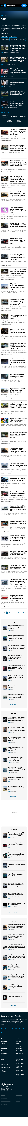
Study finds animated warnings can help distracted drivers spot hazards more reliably (17, 178)
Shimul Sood (6, 86)
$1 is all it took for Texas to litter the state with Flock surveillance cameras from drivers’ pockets (18, 47)
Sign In (24, 5)
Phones (3, 1039)
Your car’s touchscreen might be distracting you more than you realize (16, 749)
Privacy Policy (19, 1095)
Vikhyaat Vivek (4, 294)
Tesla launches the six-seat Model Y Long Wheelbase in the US (15, 677)
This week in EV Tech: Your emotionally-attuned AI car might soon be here (15, 759)
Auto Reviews (13, 36)
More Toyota (13, 796)
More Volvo (13, 1005)
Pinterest (19, 1028)
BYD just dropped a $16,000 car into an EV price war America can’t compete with (17, 286)
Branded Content (20, 1063)
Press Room (18, 1098)
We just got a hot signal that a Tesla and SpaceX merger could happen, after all (16, 696)
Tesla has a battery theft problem (14, 686)
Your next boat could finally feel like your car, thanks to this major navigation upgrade (18, 435)
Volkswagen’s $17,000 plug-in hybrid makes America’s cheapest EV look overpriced (17, 302)
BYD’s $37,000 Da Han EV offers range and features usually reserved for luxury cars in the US (18, 132)
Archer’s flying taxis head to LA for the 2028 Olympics (16, 778)
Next (23, 612)
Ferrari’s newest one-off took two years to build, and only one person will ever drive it (17, 256)
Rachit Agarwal (4, 171)
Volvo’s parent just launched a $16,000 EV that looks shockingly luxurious (16, 966)
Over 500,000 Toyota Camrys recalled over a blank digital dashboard (17, 331)
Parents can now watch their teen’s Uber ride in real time (17, 82)
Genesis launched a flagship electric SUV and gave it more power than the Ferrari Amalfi (17, 194)
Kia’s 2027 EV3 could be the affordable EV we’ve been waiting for (18, 316)
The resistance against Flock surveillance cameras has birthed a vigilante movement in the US (18, 59)
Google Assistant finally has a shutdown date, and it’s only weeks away (18, 420)
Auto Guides (14, 39)
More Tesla (13, 705)
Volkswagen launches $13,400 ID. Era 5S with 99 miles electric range (17, 93)
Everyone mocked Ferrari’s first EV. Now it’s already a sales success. (18, 523)
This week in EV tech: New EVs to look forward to (16, 904)
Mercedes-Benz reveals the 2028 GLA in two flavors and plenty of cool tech (18, 493)
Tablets (17, 1039)
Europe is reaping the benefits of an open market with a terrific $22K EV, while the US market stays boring (18, 406)
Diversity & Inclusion (5, 1101)
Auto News (4, 36)
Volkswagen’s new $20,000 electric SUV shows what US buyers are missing (18, 71)
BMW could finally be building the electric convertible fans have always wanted (16, 597)
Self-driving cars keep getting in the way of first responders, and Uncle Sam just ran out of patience (16, 648)
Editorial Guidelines (5, 1067)
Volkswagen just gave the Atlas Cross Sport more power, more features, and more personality (18, 345)
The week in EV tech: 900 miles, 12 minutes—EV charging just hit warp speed (16, 769)
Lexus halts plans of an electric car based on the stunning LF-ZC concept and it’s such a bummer (16, 719)
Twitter (9, 1028)
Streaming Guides (20, 1046)
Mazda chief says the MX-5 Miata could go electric (18, 479)
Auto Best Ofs (5, 39)
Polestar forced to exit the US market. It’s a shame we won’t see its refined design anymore (16, 946)
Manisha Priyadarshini (8, 107)
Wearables (18, 1041)
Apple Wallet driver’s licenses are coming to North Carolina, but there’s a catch (18, 210)
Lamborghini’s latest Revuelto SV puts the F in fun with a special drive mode (17, 241)
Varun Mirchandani (4, 218)
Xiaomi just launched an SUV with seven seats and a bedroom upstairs (18, 465)
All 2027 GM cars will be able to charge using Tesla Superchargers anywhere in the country (18, 225)
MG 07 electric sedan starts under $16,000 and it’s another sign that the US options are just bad (18, 163)
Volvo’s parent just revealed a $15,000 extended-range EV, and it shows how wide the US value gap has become (16, 977)
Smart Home (4, 1048)
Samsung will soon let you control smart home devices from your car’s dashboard (16, 854)
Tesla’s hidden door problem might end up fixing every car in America (16, 627)
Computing (4, 1041)
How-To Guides (19, 1051)
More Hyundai (13, 912)
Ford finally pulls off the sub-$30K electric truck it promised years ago (17, 376)
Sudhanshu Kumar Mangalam (9, 52)
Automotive (4, 1053)
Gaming (10, 732)
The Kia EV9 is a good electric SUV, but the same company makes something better (16, 884)
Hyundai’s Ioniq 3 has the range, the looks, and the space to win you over (16, 844)
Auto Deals (22, 39)
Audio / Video (4, 1046)
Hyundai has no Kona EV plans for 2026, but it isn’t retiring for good (16, 864)
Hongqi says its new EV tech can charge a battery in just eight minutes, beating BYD (18, 508)
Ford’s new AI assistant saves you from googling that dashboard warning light (17, 361)
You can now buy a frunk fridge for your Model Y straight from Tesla (15, 657)
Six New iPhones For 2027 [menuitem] (16, 9)
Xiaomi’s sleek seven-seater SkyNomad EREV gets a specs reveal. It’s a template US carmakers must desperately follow (18, 583)
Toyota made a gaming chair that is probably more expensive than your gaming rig (16, 730)
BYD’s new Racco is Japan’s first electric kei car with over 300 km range (18, 567)
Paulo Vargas (3, 427)
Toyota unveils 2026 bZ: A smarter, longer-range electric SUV (16, 788)
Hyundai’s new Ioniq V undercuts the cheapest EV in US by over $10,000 (18, 103)
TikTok (16, 1028)
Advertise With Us (5, 1064)
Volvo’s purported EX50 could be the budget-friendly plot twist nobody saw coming (18, 450)
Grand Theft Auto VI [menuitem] (5, 9)
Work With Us (4, 1098)
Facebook (2, 1028)
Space (17, 1043)
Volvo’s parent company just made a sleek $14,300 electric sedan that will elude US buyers (16, 956)
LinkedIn (23, 1028)
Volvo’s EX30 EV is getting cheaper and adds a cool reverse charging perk (15, 986)
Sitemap (18, 1101)
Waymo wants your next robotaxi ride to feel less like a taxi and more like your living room (17, 538)
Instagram (5, 1028)
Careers (3, 1095)
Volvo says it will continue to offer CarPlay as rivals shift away (16, 996)
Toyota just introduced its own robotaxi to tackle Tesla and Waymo (16, 739)
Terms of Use (4, 1104)
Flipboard (2, 1032)
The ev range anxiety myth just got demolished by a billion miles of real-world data (16, 834)
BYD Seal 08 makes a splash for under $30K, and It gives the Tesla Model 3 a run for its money (16, 668)
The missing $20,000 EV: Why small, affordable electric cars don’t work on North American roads (18, 147)
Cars (2, 52)
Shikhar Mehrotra (4, 140)
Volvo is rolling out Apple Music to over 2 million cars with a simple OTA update (16, 936)
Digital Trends (8, 7)
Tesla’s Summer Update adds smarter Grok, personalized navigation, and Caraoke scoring (16, 638)
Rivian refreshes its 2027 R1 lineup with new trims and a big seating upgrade (18, 271)
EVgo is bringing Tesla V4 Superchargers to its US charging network (17, 390)
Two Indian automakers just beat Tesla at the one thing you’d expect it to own (18, 553)
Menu (1, 5)
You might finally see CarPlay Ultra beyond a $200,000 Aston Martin (16, 874)
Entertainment (4, 1051)
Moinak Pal (6, 76)
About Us (3, 1059)
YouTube (12, 1028)
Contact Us (3, 1062)
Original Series (19, 1053)
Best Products (19, 1048)
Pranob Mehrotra (7, 64)
